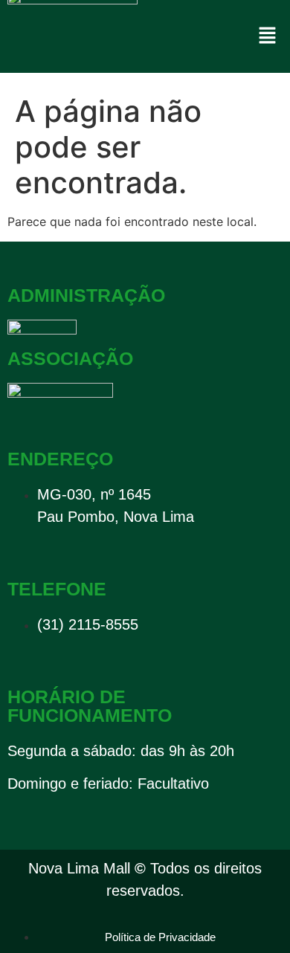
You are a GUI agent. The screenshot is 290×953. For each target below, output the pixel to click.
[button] (268, 36)
